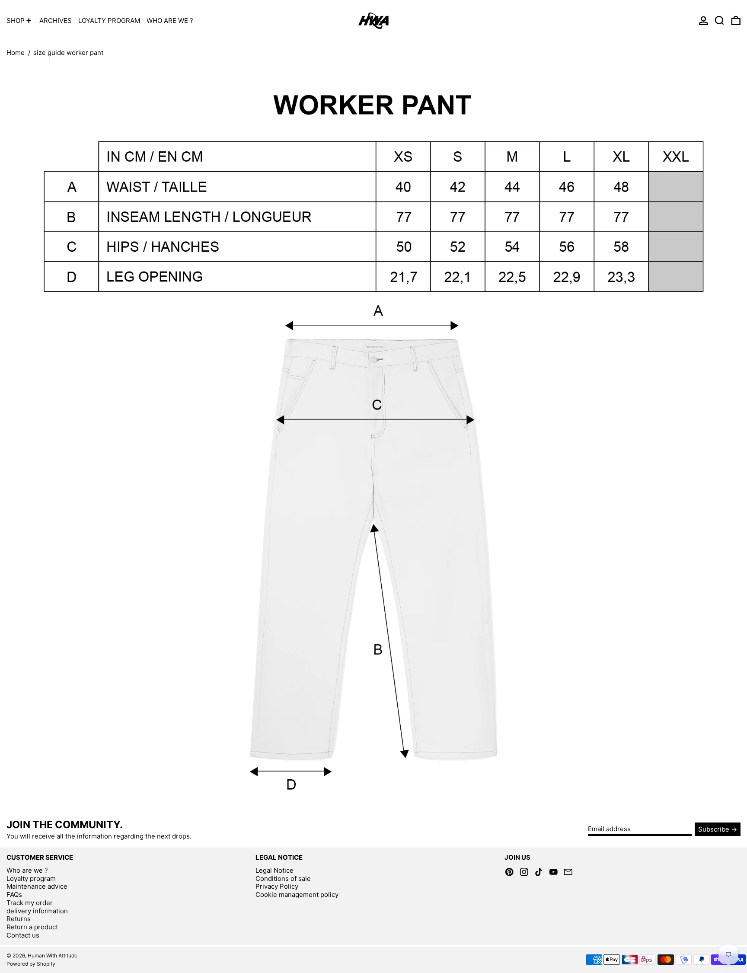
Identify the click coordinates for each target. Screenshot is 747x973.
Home (15, 52)
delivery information (37, 911)
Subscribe (713, 829)
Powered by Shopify (30, 963)
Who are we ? (27, 870)
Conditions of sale (283, 878)
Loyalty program (31, 878)
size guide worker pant (68, 52)
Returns (18, 919)
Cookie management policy (296, 894)
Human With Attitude (52, 955)
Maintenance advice (36, 886)
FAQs (14, 894)
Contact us (22, 935)
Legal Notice (274, 870)
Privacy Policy (276, 886)
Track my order (29, 903)
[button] (720, 20)
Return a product (32, 927)
